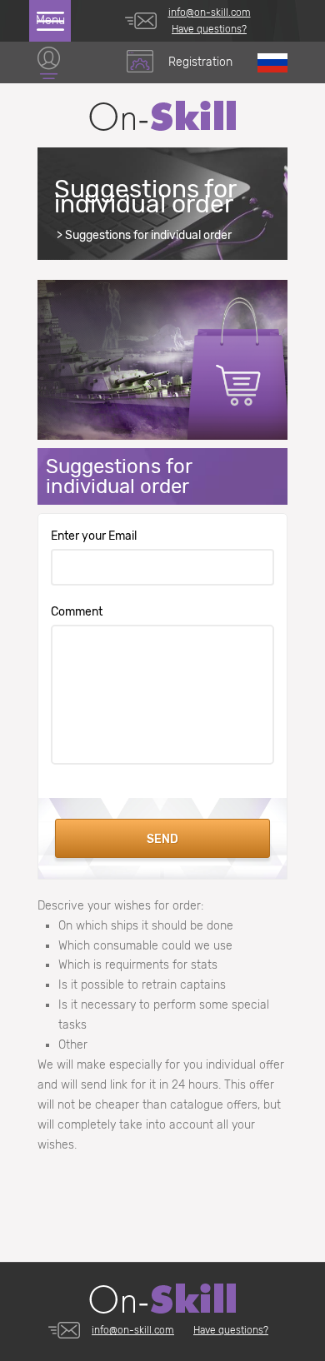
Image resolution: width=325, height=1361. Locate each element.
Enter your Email (94, 536)
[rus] (273, 62)
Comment (76, 612)
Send (162, 839)
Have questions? (209, 29)
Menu (50, 20)
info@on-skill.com (209, 12)
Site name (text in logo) (162, 116)
